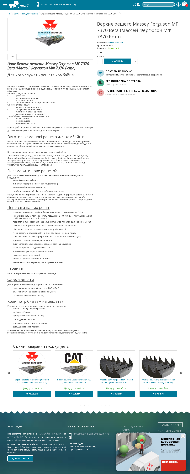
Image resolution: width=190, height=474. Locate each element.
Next (181, 373)
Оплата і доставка (131, 426)
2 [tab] (84, 405)
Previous (8, 373)
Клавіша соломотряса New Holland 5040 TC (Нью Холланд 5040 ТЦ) (116, 381)
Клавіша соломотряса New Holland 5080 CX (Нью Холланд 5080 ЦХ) (74, 381)
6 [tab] (101, 405)
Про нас (125, 429)
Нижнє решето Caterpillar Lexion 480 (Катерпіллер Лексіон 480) (32, 381)
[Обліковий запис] (178, 4)
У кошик (117, 61)
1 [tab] (80, 405)
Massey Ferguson (115, 42)
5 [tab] (97, 405)
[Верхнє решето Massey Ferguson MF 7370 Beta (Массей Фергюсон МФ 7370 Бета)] (50, 34)
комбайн (44, 433)
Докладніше (20, 458)
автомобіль (14, 437)
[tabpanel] (32, 374)
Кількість (100, 56)
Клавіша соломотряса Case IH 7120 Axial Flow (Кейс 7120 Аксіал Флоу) (158, 381)
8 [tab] (109, 405)
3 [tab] (88, 405)
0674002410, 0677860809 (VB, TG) (58, 4)
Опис (12, 56)
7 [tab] (105, 405)
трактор (58, 433)
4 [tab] (93, 405)
